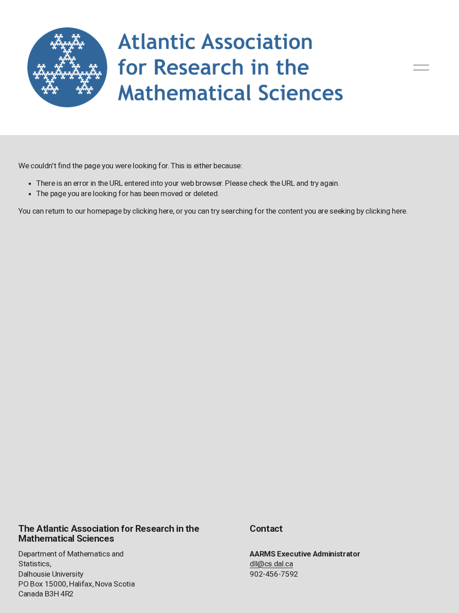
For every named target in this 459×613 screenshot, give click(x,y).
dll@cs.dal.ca (271, 563)
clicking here (152, 210)
